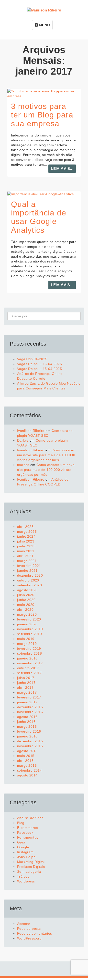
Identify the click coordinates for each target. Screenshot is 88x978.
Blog (20, 823)
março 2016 (27, 726)
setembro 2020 (29, 585)
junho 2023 (26, 546)
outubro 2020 (28, 580)
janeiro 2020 (27, 624)
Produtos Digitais (31, 867)
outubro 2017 (28, 668)
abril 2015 (25, 761)
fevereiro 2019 (29, 648)
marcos (23, 465)
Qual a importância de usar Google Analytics (38, 217)
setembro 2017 (29, 673)
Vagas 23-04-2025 (32, 359)
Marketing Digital (31, 862)
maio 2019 (25, 639)
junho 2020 (26, 600)
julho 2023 (25, 541)
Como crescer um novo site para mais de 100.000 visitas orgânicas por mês (46, 455)
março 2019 (27, 644)
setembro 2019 (29, 634)
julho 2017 (25, 678)
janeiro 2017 (27, 702)
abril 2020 (25, 609)
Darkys (22, 440)
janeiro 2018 (27, 658)
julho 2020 (25, 595)
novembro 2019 (30, 629)
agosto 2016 (27, 717)
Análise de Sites (30, 818)
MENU (44, 25)
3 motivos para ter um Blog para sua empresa (42, 115)
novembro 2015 (30, 746)
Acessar (23, 924)
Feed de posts (29, 928)
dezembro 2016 (30, 707)
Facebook (25, 832)
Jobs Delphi (26, 857)
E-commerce (27, 828)
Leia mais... (62, 168)
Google (23, 847)
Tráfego (23, 876)
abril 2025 (25, 527)
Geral (21, 842)
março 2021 (27, 561)
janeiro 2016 (27, 736)
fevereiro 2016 (29, 731)
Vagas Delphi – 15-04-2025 (39, 369)
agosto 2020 (27, 590)
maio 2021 (25, 551)
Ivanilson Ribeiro (30, 431)
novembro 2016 (30, 712)
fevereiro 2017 (29, 697)
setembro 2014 (29, 770)
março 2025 (27, 531)
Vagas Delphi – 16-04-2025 (39, 364)
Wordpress (26, 881)
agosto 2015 (27, 751)
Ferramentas (27, 837)
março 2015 (27, 765)
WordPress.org (29, 938)
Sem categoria (29, 871)
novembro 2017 (30, 663)
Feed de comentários (34, 933)
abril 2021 (25, 556)
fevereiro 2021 (29, 566)
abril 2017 (25, 687)
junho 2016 (26, 722)
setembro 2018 (29, 653)
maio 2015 (25, 756)
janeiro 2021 (27, 570)
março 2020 (27, 614)
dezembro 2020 (30, 575)
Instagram (25, 852)
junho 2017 (26, 683)
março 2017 (27, 692)
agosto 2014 (27, 775)
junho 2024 (26, 536)
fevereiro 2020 (29, 619)
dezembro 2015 (30, 741)
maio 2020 (25, 605)
